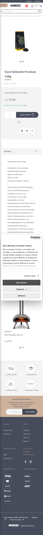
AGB (5, 455)
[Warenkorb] (40, 6)
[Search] (39, 11)
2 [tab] (23, 347)
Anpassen (20, 289)
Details (7, 151)
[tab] (21, 151)
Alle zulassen (21, 283)
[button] (27, 5)
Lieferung (38, 1)
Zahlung (28, 1)
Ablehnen (21, 296)
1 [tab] (20, 347)
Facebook (32, 130)
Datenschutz (7, 458)
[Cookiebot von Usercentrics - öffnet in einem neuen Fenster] (30, 237)
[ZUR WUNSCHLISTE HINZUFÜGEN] (19, 123)
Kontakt (26, 430)
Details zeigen (30, 276)
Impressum (7, 434)
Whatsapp (22, 130)
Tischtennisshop (15, 520)
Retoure (26, 441)
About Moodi (8, 430)
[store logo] (15, 5)
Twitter (27, 130)
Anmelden (30, 412)
